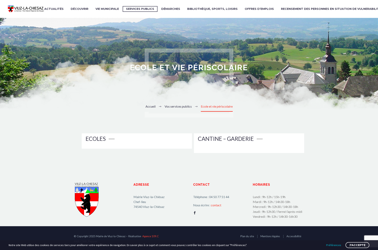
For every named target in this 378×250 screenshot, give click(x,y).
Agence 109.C (150, 236)
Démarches (170, 9)
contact (216, 205)
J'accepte (357, 245)
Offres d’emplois (259, 9)
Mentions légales (270, 236)
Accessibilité (293, 236)
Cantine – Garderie (226, 138)
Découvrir (79, 9)
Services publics (140, 9)
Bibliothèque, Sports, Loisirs (212, 9)
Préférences (333, 245)
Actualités (54, 9)
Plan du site (247, 236)
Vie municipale (107, 9)
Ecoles (96, 138)
